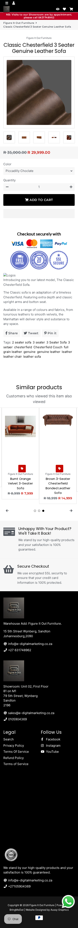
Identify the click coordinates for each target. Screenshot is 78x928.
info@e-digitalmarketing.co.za (29, 644)
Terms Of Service (16, 752)
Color (7, 164)
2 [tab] (39, 511)
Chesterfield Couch (47, 347)
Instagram (53, 745)
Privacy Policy (13, 745)
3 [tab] (43, 511)
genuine (30, 352)
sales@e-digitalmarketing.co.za (30, 713)
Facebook (52, 739)
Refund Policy (13, 758)
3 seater (39, 342)
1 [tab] (35, 511)
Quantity (9, 180)
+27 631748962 (19, 650)
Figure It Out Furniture (18, 22)
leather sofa (32, 356)
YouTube (52, 752)
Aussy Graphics (60, 909)
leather (67, 352)
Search (8, 739)
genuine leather (48, 352)
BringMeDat (17, 909)
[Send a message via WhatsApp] (68, 901)
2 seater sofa (21, 342)
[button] (39, 213)
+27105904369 (19, 886)
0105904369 (17, 719)
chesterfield (23, 347)
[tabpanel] (20, 453)
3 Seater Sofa (56, 342)
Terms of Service (15, 764)
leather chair (12, 356)
